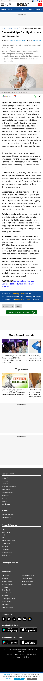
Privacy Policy (32, 654)
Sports (31, 9)
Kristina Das (37, 40)
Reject (32, 678)
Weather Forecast (7, 514)
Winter (18, 306)
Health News (6, 555)
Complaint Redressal (9, 487)
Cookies (7, 674)
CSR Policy (16, 657)
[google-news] (30, 619)
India (17, 9)
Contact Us (5, 478)
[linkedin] (24, 619)
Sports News (6, 543)
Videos (10, 9)
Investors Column (7, 492)
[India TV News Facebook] (37, 1)
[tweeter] (9, 619)
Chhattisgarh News (8, 598)
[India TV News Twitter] (39, 1)
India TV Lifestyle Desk (17, 40)
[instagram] (14, 619)
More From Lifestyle (21, 335)
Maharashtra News (28, 575)
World (24, 9)
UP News (5, 596)
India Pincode (6, 517)
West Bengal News (28, 584)
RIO (24, 657)
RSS (29, 657)
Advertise (5, 484)
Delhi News (5, 578)
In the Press (6, 489)
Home (3, 9)
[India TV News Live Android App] (10, 630)
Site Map (9, 654)
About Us (5, 481)
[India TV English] (23, 4)
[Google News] (7, 96)
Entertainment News (8, 541)
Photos (4, 535)
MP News (5, 587)
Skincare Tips (8, 306)
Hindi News (5, 495)
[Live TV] (40, 4)
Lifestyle (9, 28)
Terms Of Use (19, 654)
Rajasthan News (27, 578)
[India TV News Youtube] (41, 1)
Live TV (4, 498)
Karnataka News (7, 607)
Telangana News (27, 581)
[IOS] (32, 1)
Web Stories (6, 504)
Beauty (16, 28)
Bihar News (5, 575)
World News (6, 532)
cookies (8, 678)
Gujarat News (6, 601)
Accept (19, 678)
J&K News (5, 604)
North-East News (7, 590)
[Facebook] (4, 619)
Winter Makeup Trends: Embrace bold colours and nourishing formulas (18, 284)
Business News (7, 552)
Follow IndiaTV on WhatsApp (19, 312)
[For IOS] (28, 642)
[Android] (34, 1)
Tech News (5, 546)
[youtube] (19, 619)
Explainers (5, 549)
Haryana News (7, 581)
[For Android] (10, 642)
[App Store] (28, 630)
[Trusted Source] (18, 96)
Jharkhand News (7, 584)
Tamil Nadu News (8, 593)
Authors (4, 501)
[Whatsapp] (35, 96)
